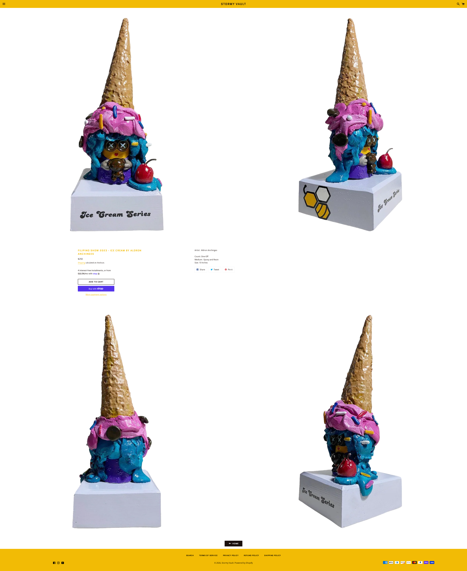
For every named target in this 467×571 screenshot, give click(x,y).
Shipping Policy (272, 555)
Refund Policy (251, 555)
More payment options (96, 294)
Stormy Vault (233, 4)
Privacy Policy (231, 555)
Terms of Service (208, 555)
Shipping (81, 262)
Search (190, 555)
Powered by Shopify (244, 563)
